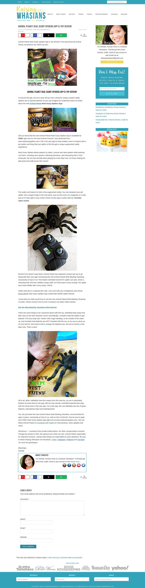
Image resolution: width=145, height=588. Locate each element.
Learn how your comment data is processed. (65, 558)
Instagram (61, 440)
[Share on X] (48, 35)
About (27, 2)
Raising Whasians (31, 13)
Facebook (41, 423)
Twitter (51, 423)
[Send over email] (61, 35)
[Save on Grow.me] (70, 35)
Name (23, 519)
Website (23, 537)
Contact (35, 2)
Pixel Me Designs (94, 586)
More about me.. (112, 61)
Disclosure (46, 2)
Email (23, 528)
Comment (24, 499)
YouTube (80, 440)
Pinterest (69, 440)
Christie (29, 29)
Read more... (76, 462)
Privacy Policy (58, 2)
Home (20, 2)
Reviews (21, 31)
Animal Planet (36, 104)
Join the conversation (41, 29)
